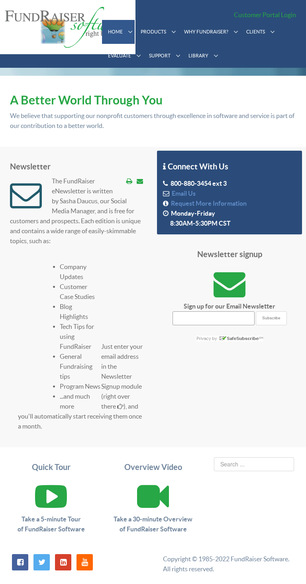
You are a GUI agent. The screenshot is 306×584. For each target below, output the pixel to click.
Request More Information (208, 203)
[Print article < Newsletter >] (129, 181)
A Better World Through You (86, 100)
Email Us (182, 193)
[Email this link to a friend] (140, 181)
